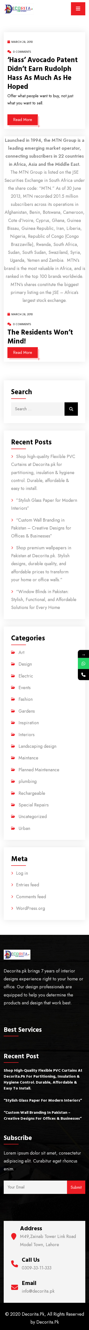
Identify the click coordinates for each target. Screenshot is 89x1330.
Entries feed (27, 885)
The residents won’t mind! (40, 337)
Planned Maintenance (39, 770)
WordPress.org (30, 908)
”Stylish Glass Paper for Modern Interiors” (43, 1100)
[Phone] (83, 674)
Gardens (27, 711)
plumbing (28, 781)
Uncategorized (33, 816)
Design (25, 664)
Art (21, 652)
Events (25, 687)
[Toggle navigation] (78, 8)
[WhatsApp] (83, 663)
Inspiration (29, 723)
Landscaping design (37, 746)
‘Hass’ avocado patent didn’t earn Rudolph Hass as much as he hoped (42, 73)
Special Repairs (34, 805)
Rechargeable (32, 793)
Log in (22, 873)
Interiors (27, 734)
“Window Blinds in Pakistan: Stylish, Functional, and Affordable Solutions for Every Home (43, 599)
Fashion (26, 699)
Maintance (28, 758)
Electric (26, 676)
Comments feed (31, 897)
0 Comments (21, 52)
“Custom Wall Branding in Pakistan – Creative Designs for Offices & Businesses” (41, 528)
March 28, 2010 (22, 42)
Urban (24, 828)
